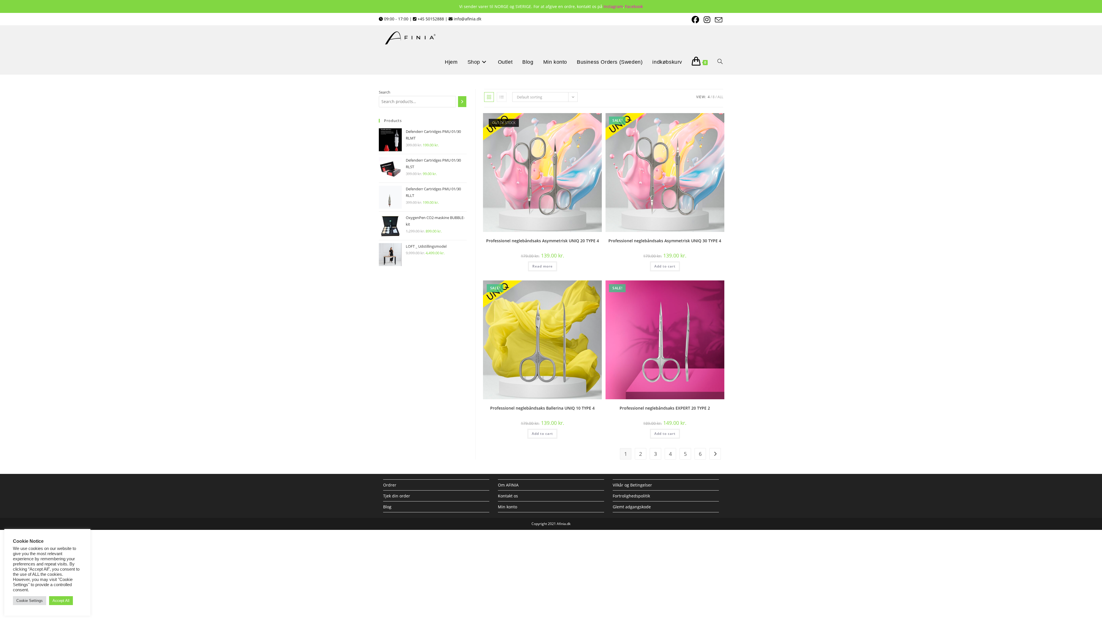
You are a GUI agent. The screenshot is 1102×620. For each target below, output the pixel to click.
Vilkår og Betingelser (632, 485)
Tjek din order (396, 496)
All (720, 96)
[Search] (462, 101)
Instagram (613, 6)
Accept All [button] (61, 600)
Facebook (634, 6)
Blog (387, 506)
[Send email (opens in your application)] (717, 20)
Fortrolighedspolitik (631, 496)
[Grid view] (489, 97)
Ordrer (389, 485)
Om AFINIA (508, 485)
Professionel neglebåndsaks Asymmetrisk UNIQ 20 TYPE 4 (542, 240)
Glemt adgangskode (632, 506)
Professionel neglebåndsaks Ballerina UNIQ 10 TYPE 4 (542, 408)
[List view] (502, 97)
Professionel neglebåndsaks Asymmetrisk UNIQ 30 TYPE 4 (664, 240)
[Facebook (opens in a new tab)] (695, 20)
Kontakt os (508, 496)
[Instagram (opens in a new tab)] (706, 20)
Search (384, 92)
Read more (542, 266)
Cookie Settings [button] (29, 600)
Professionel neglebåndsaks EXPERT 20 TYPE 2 (665, 408)
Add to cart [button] (665, 266)
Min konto (507, 506)
